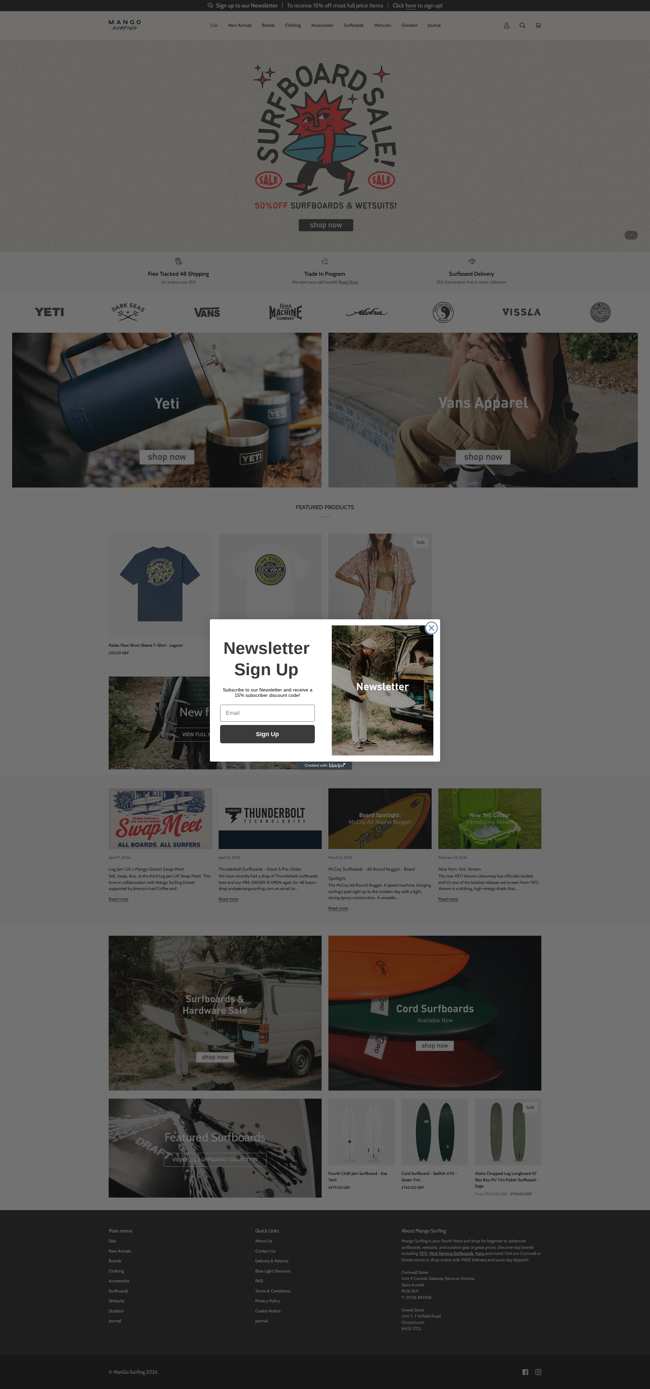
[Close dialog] (431, 628)
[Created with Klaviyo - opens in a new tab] (325, 766)
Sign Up (267, 734)
